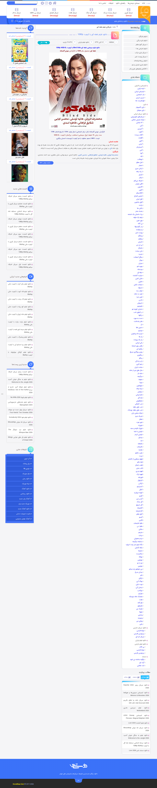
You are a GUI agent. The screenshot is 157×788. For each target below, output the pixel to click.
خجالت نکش (138, 284)
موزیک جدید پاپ (24, 503)
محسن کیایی (82, 155)
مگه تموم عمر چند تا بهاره (134, 544)
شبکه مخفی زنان (137, 413)
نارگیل (141, 578)
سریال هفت (73, 14)
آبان (141, 125)
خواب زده (139, 291)
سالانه (126, 677)
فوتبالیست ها (140, 100)
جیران (141, 263)
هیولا (141, 612)
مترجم (140, 532)
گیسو (141, 517)
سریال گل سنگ (91, 14)
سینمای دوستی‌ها (134, 3)
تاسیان (140, 242)
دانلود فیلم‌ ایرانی (140, 640)
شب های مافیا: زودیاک (135, 410)
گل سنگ (140, 502)
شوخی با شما (138, 431)
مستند (144, 656)
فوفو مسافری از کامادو (135, 459)
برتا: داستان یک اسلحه (135, 214)
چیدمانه (140, 269)
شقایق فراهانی (92, 155)
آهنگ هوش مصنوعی (23, 519)
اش (111, 148)
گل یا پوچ (139, 505)
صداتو (141, 437)
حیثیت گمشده (138, 275)
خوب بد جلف (138, 294)
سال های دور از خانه (136, 370)
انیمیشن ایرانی (139, 91)
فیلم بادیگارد (142, 36)
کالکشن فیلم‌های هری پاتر (137, 69)
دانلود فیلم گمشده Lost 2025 (138, 723)
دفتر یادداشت (138, 321)
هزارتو (140, 593)
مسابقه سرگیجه (137, 541)
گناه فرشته (139, 511)
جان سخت (139, 251)
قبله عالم (140, 462)
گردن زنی (139, 498)
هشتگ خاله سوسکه (136, 596)
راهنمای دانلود (120, 3)
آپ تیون (27, 458)
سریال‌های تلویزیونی (137, 116)
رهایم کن (140, 349)
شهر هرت (139, 422)
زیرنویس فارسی (139, 633)
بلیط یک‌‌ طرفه (138, 217)
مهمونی (140, 560)
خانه (143, 3)
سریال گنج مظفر (141, 44)
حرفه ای (140, 272)
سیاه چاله (139, 388)
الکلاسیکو (139, 193)
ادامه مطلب (46, 163)
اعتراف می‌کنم (138, 180)
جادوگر (140, 248)
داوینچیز (140, 306)
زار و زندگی (139, 361)
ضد (141, 440)
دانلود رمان (26, 478)
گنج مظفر (139, 514)
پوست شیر (139, 232)
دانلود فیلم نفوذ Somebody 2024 (20, 417)
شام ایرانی (139, 395)
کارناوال (140, 480)
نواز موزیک (26, 473)
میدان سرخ (139, 572)
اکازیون (140, 187)
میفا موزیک (26, 483)
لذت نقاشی (140, 665)
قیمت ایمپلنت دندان (23, 514)
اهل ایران (139, 199)
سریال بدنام (17, 14)
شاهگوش (139, 401)
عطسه (141, 450)
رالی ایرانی (139, 343)
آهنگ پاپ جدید (24, 498)
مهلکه (141, 557)
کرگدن (140, 483)
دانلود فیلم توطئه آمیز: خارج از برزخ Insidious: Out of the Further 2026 (20, 390)
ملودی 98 (26, 468)
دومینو (140, 330)
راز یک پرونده (138, 339)
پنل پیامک (26, 463)
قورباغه (140, 477)
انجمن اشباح (138, 196)
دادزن (141, 300)
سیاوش (140, 391)
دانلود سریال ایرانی (140, 114)
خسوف (140, 287)
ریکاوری (140, 355)
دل (142, 324)
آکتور (141, 141)
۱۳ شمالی (139, 122)
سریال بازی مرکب (140, 52)
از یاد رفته (139, 171)
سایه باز (140, 373)
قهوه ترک (140, 474)
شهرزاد (140, 425)
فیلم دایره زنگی (141, 40)
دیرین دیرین (140, 97)
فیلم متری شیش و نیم (139, 64)
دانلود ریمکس (25, 493)
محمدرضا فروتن (113, 155)
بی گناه (140, 223)
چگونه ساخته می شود (137, 659)
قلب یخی (139, 468)
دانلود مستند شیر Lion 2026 (138, 750)
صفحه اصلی (144, 14)
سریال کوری (129, 14)
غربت (141, 456)
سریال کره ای (140, 636)
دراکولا (140, 315)
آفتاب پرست (139, 135)
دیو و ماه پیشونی (137, 333)
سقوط (141, 379)
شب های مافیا (138, 407)
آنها (141, 153)
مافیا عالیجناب (138, 523)
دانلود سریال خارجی (139, 628)
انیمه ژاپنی (140, 88)
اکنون (141, 190)
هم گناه (140, 602)
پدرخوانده (139, 229)
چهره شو (140, 266)
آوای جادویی (138, 202)
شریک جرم (139, 416)
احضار (141, 165)
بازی (144, 104)
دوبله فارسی (140, 630)
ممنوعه (140, 550)
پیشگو (140, 235)
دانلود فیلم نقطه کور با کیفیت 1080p (92, 34)
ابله (141, 156)
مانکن (141, 529)
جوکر (141, 260)
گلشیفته (140, 508)
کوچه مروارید (138, 492)
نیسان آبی (139, 587)
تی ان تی (139, 245)
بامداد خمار (139, 211)
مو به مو (140, 563)
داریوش (140, 303)
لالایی (141, 520)
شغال (141, 419)
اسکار (141, 177)
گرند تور (141, 662)
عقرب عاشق (139, 453)
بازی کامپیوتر (140, 107)
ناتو (141, 575)
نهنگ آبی (139, 581)
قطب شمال (139, 465)
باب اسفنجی (140, 94)
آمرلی (141, 144)
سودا (141, 382)
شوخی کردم (139, 434)
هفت (141, 599)
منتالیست (139, 554)
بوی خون (140, 220)
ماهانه (135, 677)
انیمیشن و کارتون (140, 85)
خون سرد (139, 297)
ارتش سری (139, 168)
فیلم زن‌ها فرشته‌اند (140, 60)
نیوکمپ (140, 590)
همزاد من (139, 609)
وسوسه (140, 618)
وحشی (140, 615)
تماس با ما (102, 3)
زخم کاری (139, 364)
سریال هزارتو (54, 14)
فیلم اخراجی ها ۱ (141, 48)
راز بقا (141, 336)
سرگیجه (140, 376)
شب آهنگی (139, 404)
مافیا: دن (140, 526)
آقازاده (141, 138)
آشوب (141, 132)
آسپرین (140, 128)
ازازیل (141, 174)
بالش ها (140, 208)
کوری (141, 495)
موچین (140, 566)
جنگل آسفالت (138, 257)
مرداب (141, 535)
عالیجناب (140, 446)
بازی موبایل (140, 110)
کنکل (141, 489)
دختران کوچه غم (137, 309)
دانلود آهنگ (26, 488)
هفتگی (143, 677)
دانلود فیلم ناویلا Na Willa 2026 (21, 397)
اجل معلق (139, 162)
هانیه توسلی (102, 155)
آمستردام (140, 147)
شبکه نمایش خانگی (138, 120)
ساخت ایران (139, 367)
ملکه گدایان (139, 547)
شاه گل (140, 398)
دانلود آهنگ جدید (24, 509)
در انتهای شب (138, 312)
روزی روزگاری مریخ (136, 352)
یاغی (141, 624)
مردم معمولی (138, 538)
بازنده (141, 205)
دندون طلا (139, 327)
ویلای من (139, 621)
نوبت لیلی (139, 584)
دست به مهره (138, 318)
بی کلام (142, 647)
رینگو (141, 358)
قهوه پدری (139, 471)
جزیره (141, 254)
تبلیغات (110, 3)
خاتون (140, 281)
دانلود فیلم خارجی (140, 644)
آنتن (141, 150)
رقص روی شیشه (137, 346)
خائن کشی (139, 278)
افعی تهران (139, 184)
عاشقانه (140, 443)
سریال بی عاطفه (35, 14)
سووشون (140, 385)
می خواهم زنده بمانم (136, 569)
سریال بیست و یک (110, 14)
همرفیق (140, 606)
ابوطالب (140, 159)
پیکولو (140, 239)
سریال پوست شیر (140, 56)
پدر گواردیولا (139, 226)
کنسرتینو (140, 486)
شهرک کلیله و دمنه (137, 428)
